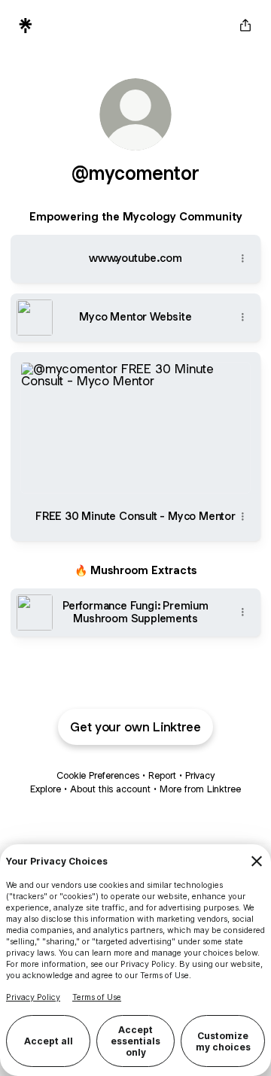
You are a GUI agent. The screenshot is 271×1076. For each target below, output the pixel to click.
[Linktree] (26, 26)
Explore (45, 789)
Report (162, 775)
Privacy (200, 775)
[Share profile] (245, 26)
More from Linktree (200, 789)
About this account (110, 789)
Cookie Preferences (97, 775)
